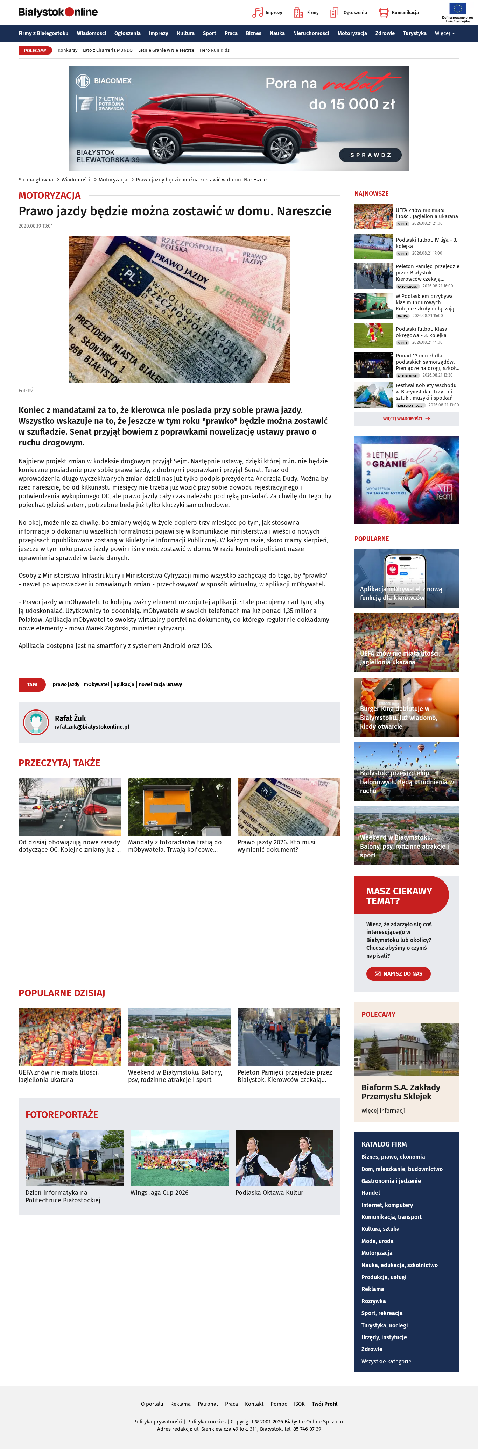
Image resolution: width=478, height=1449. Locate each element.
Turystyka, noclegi (384, 1325)
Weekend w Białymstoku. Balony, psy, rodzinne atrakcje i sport (175, 1076)
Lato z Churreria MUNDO (108, 50)
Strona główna (36, 180)
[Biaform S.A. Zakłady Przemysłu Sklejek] (406, 1049)
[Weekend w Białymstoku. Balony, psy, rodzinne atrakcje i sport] (179, 1037)
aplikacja (124, 684)
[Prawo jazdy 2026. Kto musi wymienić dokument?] (289, 807)
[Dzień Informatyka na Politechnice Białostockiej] (75, 1158)
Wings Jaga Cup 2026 (160, 1193)
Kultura (186, 33)
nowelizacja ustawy (160, 684)
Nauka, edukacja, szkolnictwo (399, 1265)
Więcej (442, 33)
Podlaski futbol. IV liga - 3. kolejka (426, 243)
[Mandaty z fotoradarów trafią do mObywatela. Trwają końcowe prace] (179, 807)
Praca (231, 33)
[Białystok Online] (58, 12)
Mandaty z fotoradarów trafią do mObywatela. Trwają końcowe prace (175, 846)
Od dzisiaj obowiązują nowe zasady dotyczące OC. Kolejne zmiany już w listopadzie (70, 846)
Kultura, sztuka (380, 1229)
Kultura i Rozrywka (412, 405)
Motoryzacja (352, 33)
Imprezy (274, 12)
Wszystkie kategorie (386, 1361)
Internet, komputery (387, 1205)
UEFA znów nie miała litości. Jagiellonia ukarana (59, 1076)
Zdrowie (385, 33)
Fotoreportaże (62, 1114)
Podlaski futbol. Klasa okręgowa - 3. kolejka (421, 332)
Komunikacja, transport (391, 1217)
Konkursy (67, 50)
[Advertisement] (179, 920)
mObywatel (96, 684)
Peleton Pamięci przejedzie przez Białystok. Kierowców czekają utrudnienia (285, 1076)
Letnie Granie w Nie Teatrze (166, 50)
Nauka (277, 33)
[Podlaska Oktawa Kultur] (284, 1158)
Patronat (208, 1404)
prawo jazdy (66, 684)
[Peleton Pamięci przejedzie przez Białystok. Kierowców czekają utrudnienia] (289, 1037)
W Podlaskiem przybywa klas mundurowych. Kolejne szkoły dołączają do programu (425, 302)
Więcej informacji (383, 1110)
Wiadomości (91, 33)
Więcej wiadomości (402, 418)
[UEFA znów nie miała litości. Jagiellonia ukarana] (70, 1037)
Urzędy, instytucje (384, 1337)
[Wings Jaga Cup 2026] (180, 1158)
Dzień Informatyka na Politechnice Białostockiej (63, 1196)
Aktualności (408, 286)
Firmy (313, 12)
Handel (370, 1193)
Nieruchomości (311, 33)
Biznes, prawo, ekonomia (393, 1157)
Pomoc (278, 1404)
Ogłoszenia (355, 12)
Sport (209, 33)
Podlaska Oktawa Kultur (269, 1193)
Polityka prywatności (157, 1422)
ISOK (299, 1404)
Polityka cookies (206, 1422)
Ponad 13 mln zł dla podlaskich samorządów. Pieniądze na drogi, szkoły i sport (427, 361)
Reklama (372, 1289)
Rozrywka (373, 1301)
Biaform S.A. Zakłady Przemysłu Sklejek (400, 1092)
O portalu (152, 1404)
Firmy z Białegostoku (44, 33)
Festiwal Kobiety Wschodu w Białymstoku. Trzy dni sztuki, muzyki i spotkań (426, 391)
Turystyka (415, 33)
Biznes (253, 33)
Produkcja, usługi (384, 1277)
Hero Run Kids (215, 50)
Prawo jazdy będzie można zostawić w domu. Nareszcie (201, 180)
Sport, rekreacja (382, 1313)
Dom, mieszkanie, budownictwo (402, 1169)
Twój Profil (324, 1404)
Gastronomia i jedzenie (391, 1181)
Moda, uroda (377, 1241)
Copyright (242, 1422)
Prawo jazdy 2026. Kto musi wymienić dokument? (276, 846)
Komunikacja (405, 12)
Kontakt (254, 1404)
